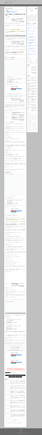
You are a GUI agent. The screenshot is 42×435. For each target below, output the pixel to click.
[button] (18, 377)
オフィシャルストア (13, 89)
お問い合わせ (22, 432)
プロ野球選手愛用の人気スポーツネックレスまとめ (12, 11)
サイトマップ (25, 432)
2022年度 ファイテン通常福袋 (14, 86)
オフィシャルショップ (13, 363)
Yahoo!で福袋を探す (19, 88)
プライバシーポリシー (18, 432)
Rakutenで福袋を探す (13, 88)
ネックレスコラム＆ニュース (8, 372)
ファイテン (12, 372)
